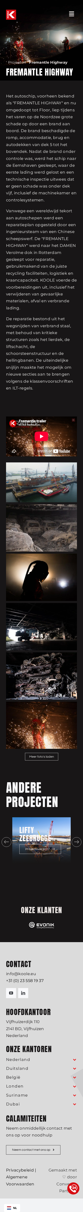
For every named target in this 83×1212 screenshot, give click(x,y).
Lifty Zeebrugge (35, 834)
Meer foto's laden (41, 756)
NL (15, 1208)
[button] (6, 842)
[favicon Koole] (11, 11)
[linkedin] (23, 993)
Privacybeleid (20, 1170)
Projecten (17, 62)
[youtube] (11, 993)
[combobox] (12, 1208)
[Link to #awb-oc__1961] (71, 14)
